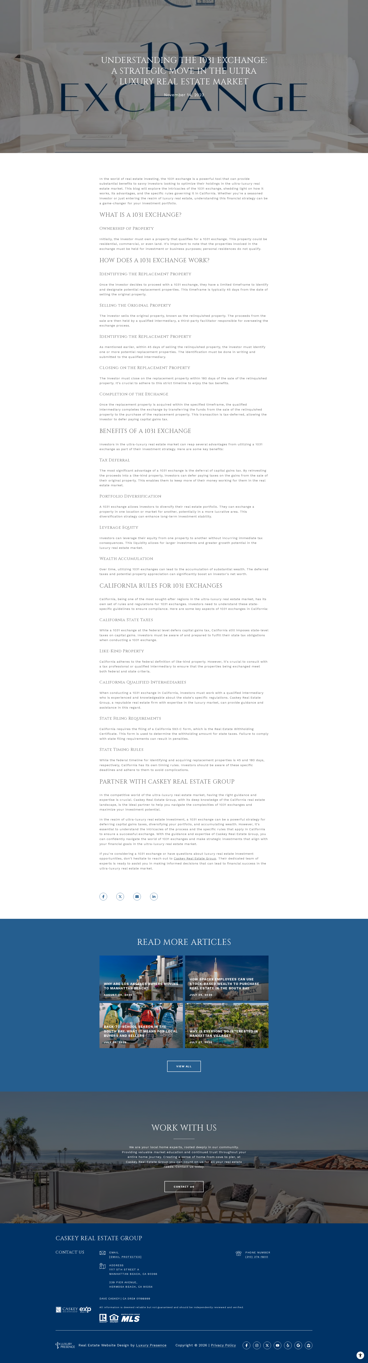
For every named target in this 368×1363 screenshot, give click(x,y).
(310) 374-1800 (256, 1256)
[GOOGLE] (298, 1345)
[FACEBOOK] (246, 1345)
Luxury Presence (151, 1345)
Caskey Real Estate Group (195, 858)
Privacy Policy (223, 1345)
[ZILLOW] (308, 1345)
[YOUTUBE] (277, 1345)
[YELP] (288, 1345)
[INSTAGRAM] (257, 1345)
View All (184, 1066)
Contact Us (184, 1186)
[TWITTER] (267, 1345)
